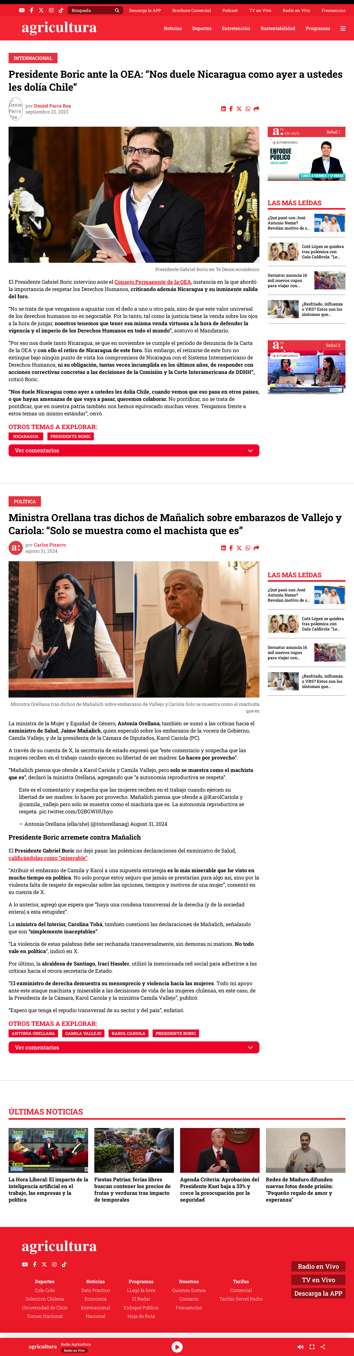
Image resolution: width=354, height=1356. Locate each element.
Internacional (33, 58)
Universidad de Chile (44, 1307)
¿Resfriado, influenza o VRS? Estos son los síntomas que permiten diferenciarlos (322, 309)
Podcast (230, 10)
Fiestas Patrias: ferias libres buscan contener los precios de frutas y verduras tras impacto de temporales (132, 1189)
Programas (318, 28)
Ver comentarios (37, 450)
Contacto (189, 1299)
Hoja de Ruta (141, 1316)
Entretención (236, 28)
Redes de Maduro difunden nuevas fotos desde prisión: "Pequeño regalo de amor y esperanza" (299, 1189)
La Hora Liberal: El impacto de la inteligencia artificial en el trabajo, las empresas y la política (48, 1189)
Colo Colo (45, 1290)
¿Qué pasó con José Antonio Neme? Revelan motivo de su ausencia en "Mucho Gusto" (289, 223)
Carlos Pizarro (50, 545)
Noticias (173, 28)
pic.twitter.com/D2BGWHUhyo (76, 811)
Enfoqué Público (141, 1307)
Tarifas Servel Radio (241, 1299)
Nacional (95, 1316)
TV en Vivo (260, 10)
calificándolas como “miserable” (48, 857)
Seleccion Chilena (44, 1299)
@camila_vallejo (39, 804)
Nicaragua (26, 436)
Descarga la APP (145, 10)
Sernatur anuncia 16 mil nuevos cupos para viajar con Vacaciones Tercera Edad (287, 280)
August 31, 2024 (148, 823)
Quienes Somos (189, 1290)
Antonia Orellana (33, 1033)
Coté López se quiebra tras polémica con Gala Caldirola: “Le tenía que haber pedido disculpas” (323, 251)
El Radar (141, 1299)
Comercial (241, 1290)
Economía (95, 1299)
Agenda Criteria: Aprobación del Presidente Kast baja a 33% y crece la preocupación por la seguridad (219, 1189)
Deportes (201, 28)
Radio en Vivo (296, 10)
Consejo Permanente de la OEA (153, 281)
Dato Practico (95, 1290)
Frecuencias (333, 10)
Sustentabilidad (278, 28)
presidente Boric (71, 436)
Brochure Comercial (191, 10)
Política (25, 501)
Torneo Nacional (45, 1316)
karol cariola (128, 1033)
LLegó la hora (141, 1290)
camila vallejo (83, 1033)
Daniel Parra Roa (52, 106)
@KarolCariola (220, 796)
